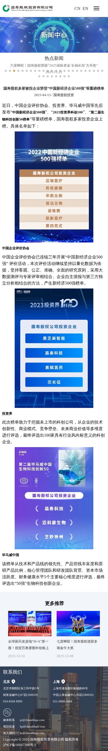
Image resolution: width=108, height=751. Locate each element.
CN (77, 8)
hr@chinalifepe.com (32, 733)
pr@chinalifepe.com (32, 719)
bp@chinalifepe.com (32, 726)
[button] (6, 71)
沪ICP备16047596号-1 (19, 745)
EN (85, 8)
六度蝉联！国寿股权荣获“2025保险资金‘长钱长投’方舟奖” (54, 65)
